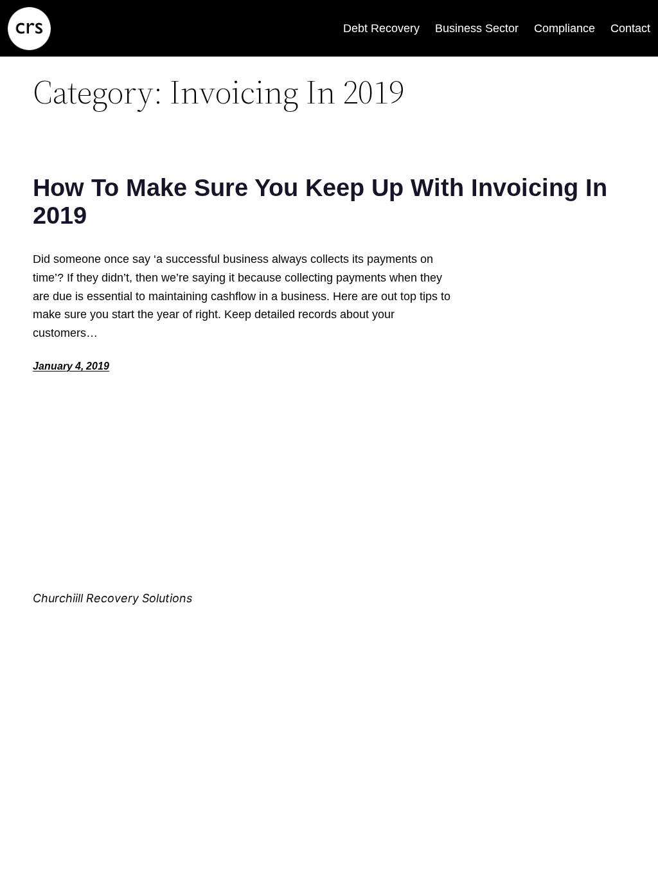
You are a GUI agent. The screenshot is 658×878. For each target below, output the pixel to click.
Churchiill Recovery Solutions (112, 598)
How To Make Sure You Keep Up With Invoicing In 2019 (320, 201)
